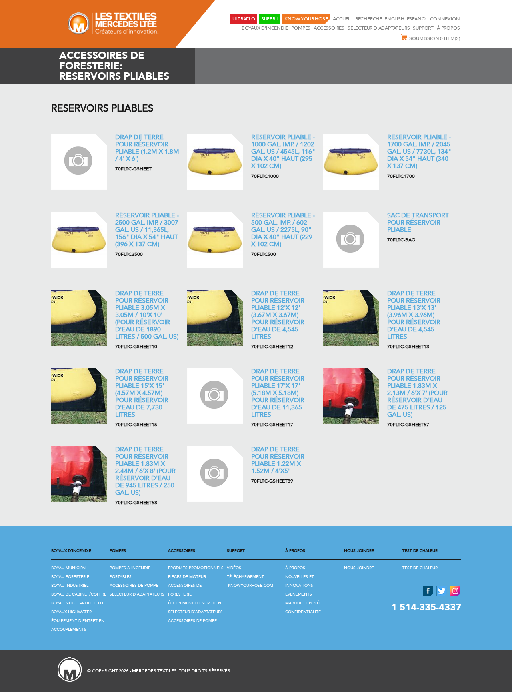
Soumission (434, 38)
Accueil (342, 19)
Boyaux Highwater (71, 612)
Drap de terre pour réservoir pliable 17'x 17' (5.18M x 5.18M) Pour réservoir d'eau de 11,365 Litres (277, 393)
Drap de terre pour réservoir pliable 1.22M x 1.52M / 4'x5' (277, 460)
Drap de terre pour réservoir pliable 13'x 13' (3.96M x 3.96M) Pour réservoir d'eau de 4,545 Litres (413, 315)
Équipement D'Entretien (77, 621)
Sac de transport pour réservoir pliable (418, 222)
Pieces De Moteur (187, 577)
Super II (269, 19)
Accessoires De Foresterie (185, 590)
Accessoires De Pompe (134, 585)
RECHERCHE (368, 19)
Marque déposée (303, 603)
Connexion (445, 19)
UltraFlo (243, 19)
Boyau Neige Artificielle (77, 603)
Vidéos (234, 568)
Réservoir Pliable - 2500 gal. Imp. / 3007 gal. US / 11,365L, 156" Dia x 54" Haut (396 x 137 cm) (147, 230)
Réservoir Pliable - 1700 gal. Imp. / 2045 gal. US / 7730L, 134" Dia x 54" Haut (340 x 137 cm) (419, 152)
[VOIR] (79, 162)
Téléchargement (245, 577)
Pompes (300, 28)
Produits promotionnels (196, 568)
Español (417, 19)
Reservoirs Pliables (102, 108)
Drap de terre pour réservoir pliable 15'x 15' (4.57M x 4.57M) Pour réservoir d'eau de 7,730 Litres (141, 393)
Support (423, 28)
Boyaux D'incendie (265, 28)
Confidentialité (303, 612)
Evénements (298, 594)
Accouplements (68, 629)
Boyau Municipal (69, 568)
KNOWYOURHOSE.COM (250, 585)
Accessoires (329, 28)
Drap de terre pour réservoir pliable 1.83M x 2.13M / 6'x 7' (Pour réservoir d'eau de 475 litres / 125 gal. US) (417, 393)
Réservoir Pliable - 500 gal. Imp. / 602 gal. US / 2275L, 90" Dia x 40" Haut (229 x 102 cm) (283, 230)
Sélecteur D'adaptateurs (379, 28)
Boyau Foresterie (70, 577)
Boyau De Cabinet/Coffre (78, 594)
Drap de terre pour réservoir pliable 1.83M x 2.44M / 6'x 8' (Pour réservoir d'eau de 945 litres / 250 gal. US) (145, 471)
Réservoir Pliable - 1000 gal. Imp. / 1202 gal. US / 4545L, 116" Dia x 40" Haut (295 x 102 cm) (283, 152)
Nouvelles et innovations (299, 581)
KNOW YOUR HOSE (306, 19)
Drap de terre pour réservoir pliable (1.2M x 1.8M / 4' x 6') (147, 148)
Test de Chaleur (420, 568)
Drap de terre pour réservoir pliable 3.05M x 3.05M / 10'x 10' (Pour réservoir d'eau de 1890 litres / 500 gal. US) (146, 315)
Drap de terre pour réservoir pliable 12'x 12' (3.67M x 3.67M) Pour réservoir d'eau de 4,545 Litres (277, 315)
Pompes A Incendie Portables (130, 572)
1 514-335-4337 (426, 607)
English (394, 19)
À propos (448, 28)
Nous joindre (359, 568)
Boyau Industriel (69, 585)
